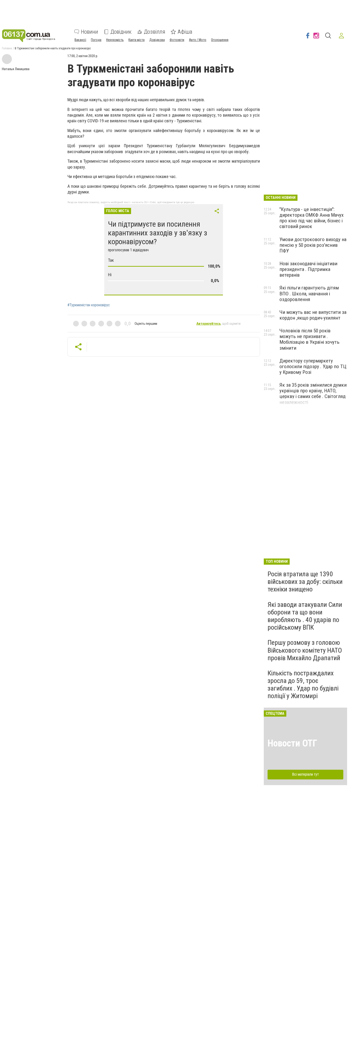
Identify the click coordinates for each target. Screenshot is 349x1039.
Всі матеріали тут (305, 774)
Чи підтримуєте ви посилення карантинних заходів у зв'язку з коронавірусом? (157, 233)
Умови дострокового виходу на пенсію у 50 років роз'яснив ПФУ (312, 245)
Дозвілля (154, 31)
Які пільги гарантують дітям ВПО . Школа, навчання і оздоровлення (309, 293)
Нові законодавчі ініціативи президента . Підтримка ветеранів (308, 269)
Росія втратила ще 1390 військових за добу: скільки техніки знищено (305, 581)
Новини (89, 31)
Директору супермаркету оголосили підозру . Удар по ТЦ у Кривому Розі (312, 366)
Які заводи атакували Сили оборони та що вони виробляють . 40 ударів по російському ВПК (305, 616)
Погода (96, 40)
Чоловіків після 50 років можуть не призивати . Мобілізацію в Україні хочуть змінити (309, 339)
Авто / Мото (197, 40)
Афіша (185, 31)
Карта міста (136, 40)
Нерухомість (115, 40)
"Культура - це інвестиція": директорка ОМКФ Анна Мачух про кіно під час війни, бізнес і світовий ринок (311, 217)
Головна (7, 48)
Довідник (121, 31)
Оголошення (219, 40)
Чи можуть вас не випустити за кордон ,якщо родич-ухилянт (312, 315)
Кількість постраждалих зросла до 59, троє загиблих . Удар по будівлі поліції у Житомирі (303, 684)
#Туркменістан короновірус (88, 305)
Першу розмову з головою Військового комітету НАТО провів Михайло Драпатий (305, 650)
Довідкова (157, 40)
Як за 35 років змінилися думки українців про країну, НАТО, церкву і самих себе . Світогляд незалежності (313, 393)
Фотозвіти (177, 40)
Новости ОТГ (292, 743)
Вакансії (80, 40)
